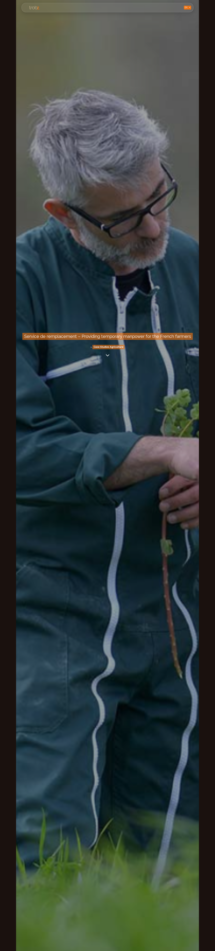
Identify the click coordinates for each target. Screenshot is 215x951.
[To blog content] (108, 355)
